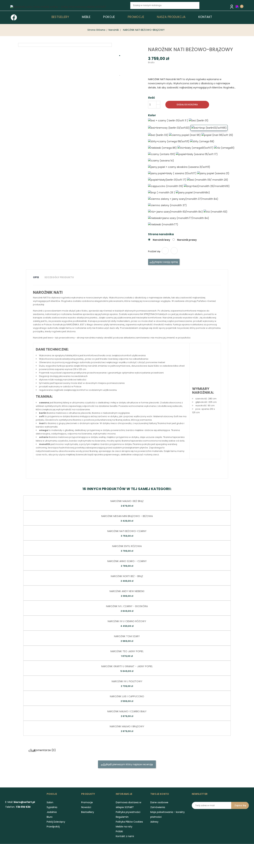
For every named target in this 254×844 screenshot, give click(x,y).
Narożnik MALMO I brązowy (127, 726)
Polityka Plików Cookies (129, 821)
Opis (36, 277)
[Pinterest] (174, 250)
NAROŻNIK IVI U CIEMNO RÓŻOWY (127, 621)
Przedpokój (53, 826)
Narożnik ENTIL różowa (127, 546)
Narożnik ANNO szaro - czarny (127, 561)
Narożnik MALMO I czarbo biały (127, 711)
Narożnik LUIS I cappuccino (127, 696)
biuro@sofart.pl (24, 802)
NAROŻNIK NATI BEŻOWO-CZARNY (127, 531)
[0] (238, 6)
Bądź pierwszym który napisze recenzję (129, 764)
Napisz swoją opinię (166, 262)
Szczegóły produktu (59, 277)
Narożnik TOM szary (127, 636)
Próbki (119, 831)
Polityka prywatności (128, 812)
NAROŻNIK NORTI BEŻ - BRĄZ (127, 576)
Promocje (87, 802)
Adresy (154, 821)
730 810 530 (23, 807)
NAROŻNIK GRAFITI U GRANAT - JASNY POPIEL (127, 666)
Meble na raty (124, 826)
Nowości (86, 807)
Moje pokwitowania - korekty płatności (167, 814)
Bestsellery (87, 812)
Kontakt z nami (125, 836)
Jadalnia (52, 812)
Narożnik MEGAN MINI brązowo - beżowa (127, 516)
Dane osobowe (159, 802)
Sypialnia (52, 807)
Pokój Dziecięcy (56, 821)
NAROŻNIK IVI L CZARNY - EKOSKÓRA (127, 606)
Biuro (50, 817)
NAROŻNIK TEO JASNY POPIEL (127, 651)
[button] (238, 6)
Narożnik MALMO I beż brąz (127, 501)
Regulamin (122, 817)
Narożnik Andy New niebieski (127, 591)
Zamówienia (157, 807)
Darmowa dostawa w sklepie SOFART (128, 805)
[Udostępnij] (165, 250)
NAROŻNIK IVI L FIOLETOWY (127, 681)
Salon (50, 802)
